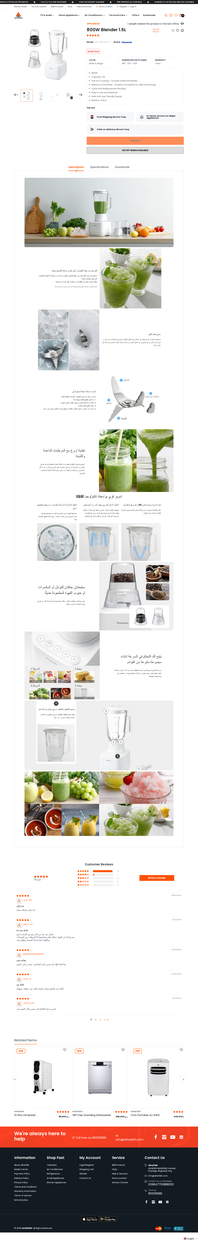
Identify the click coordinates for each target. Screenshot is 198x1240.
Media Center (20, 6)
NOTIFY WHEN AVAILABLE (135, 150)
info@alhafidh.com (129, 1140)
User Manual (97, 843)
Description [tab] (76, 167)
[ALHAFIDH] (22, 15)
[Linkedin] (181, 1138)
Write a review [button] (157, 878)
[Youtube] (172, 1138)
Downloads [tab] (122, 167)
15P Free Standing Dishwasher (91, 1115)
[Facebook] (155, 1138)
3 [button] (100, 1019)
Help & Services (84, 6)
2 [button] (95, 1019)
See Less (91, 107)
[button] (93, 35)
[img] (23, 895)
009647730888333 (161, 1184)
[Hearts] (170, 15)
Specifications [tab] (99, 167)
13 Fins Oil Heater (25, 1115)
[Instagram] (164, 1138)
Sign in (133, 6)
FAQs (70, 6)
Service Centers (39, 6)
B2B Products (57, 6)
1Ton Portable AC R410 (145, 1115)
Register (123, 6)
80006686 (155, 1193)
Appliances (93, 23)
